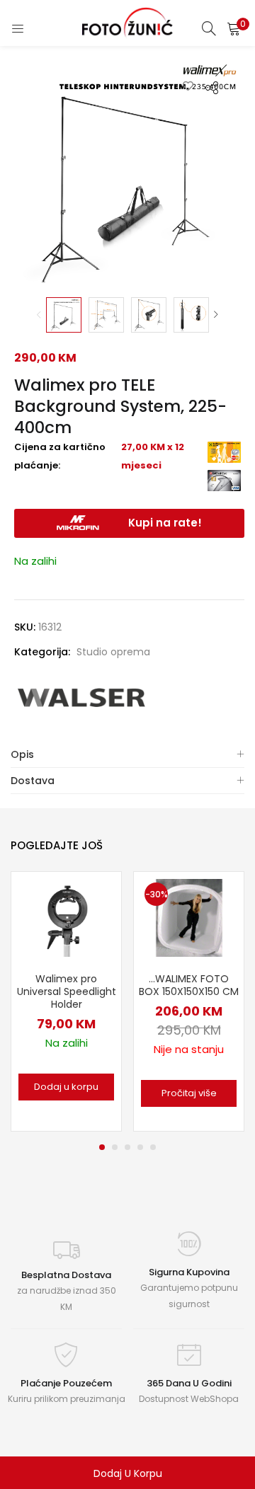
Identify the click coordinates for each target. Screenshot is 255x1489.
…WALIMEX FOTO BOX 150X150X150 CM (189, 985)
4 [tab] (140, 1147)
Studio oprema (113, 652)
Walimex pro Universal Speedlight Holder (66, 991)
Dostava (33, 781)
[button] (233, 28)
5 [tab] (153, 1147)
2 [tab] (115, 1147)
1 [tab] (102, 1147)
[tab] (127, 755)
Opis (22, 754)
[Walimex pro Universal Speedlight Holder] (67, 917)
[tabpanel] (66, 1001)
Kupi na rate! (165, 522)
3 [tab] (127, 1147)
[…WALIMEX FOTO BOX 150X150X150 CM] (189, 917)
